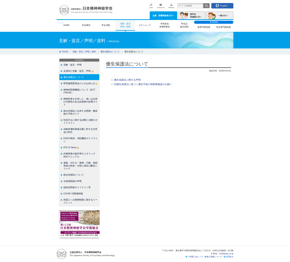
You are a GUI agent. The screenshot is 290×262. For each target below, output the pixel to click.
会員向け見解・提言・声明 (77, 71)
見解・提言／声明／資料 (84, 51)
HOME (66, 25)
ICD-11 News (70, 147)
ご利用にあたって (195, 256)
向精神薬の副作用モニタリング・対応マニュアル (80, 155)
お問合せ (229, 256)
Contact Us (160, 7)
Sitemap (171, 7)
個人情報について (214, 256)
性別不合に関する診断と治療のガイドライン (80, 121)
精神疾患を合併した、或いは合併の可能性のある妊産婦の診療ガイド (80, 101)
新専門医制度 (204, 27)
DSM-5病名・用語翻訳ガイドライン (80, 139)
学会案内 (86, 25)
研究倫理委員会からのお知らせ (79, 83)
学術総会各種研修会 (164, 25)
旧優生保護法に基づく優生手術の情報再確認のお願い (143, 84)
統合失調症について (73, 174)
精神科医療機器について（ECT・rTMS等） (80, 91)
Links (151, 7)
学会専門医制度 (223, 27)
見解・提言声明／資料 (125, 25)
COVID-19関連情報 (73, 193)
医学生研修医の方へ (196, 15)
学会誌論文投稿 (184, 25)
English (224, 5)
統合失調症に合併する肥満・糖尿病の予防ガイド (80, 112)
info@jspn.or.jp (226, 253)
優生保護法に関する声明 (127, 80)
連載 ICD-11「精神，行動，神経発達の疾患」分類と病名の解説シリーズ (80, 165)
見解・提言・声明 (72, 64)
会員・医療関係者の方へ (163, 15)
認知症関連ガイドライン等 (77, 187)
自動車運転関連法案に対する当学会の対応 (80, 130)
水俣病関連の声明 (72, 181)
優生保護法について (73, 77)
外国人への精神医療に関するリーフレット (80, 201)
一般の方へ (223, 15)
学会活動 (106, 25)
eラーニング (145, 25)
